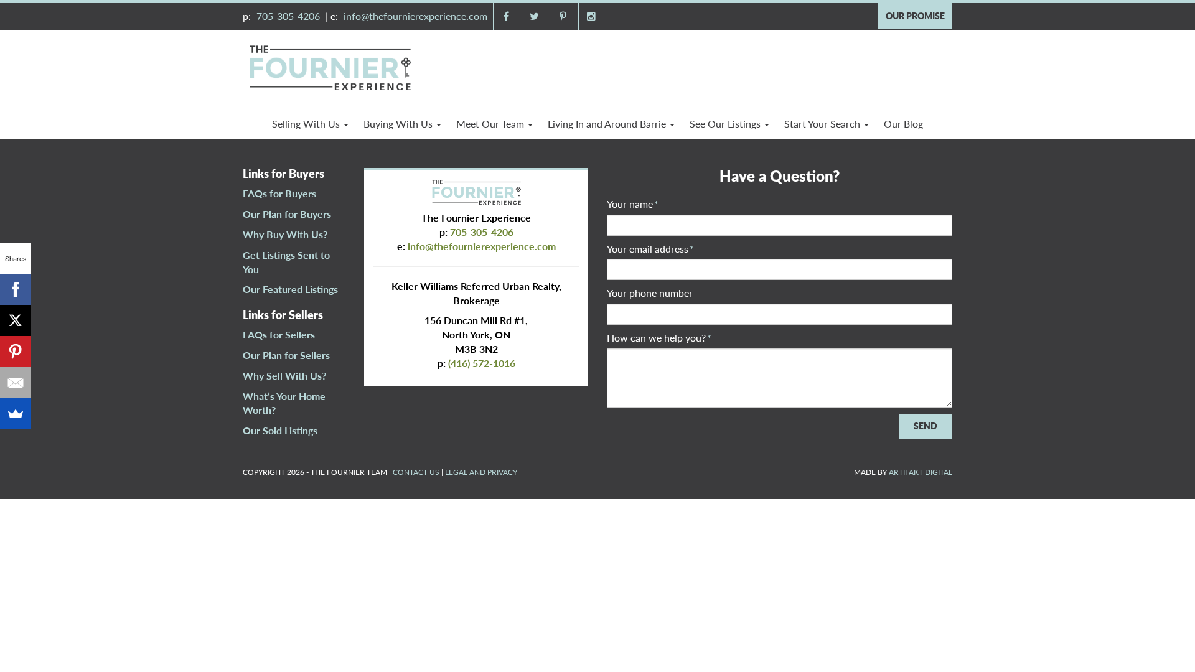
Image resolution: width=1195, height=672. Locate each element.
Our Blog (903, 123)
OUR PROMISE (915, 16)
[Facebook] (15, 289)
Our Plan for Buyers (287, 214)
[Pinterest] (15, 351)
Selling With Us (307, 123)
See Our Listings (726, 123)
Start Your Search (823, 123)
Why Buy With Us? (285, 234)
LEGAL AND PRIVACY (481, 472)
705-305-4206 (288, 16)
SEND (925, 426)
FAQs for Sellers (279, 334)
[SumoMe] (15, 413)
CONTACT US (416, 472)
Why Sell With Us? (284, 375)
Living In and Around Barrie (608, 123)
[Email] (15, 382)
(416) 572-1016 (481, 363)
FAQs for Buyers (279, 193)
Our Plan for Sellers (286, 355)
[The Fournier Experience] (330, 66)
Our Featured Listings (290, 289)
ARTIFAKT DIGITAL (920, 472)
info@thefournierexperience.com (415, 16)
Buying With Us (399, 123)
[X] (15, 320)
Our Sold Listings (280, 430)
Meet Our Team (491, 123)
